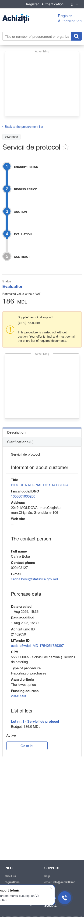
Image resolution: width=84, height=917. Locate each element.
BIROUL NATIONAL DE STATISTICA (40, 484)
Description (16, 432)
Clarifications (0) (20, 441)
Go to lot (27, 745)
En (72, 4)
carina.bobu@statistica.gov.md (34, 578)
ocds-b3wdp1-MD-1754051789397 (37, 645)
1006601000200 (23, 496)
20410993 (18, 695)
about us (10, 876)
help (47, 876)
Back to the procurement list (24, 126)
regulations (12, 882)
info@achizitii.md (64, 882)
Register (32, 4)
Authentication (52, 4)
